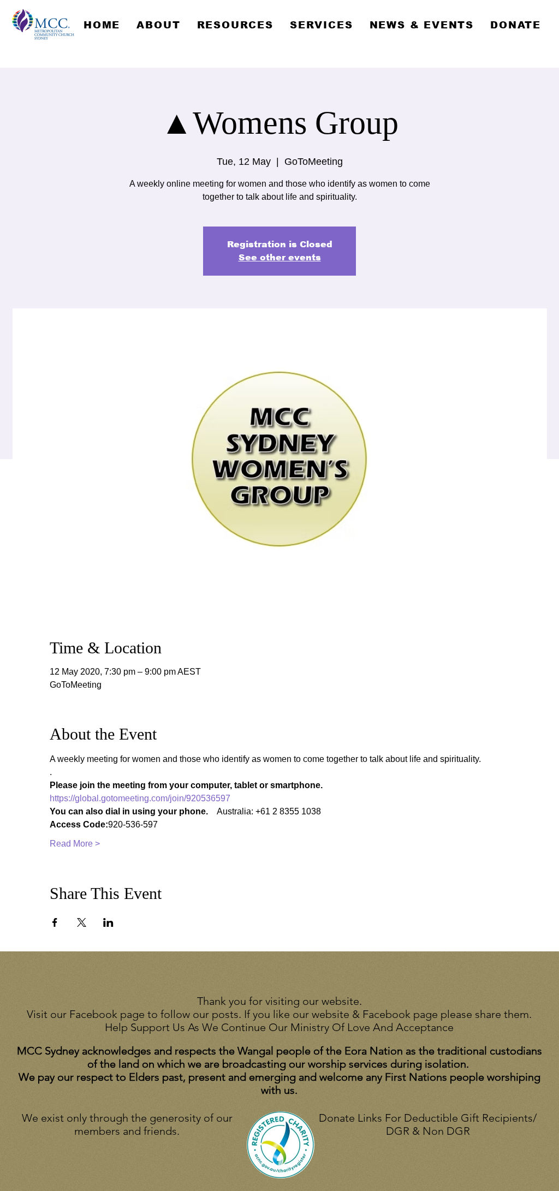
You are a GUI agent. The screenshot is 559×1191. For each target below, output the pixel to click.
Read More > (75, 843)
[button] (158, 25)
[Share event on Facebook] (55, 922)
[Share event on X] (81, 922)
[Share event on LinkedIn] (108, 922)
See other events (280, 257)
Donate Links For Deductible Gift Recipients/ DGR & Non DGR (428, 1124)
